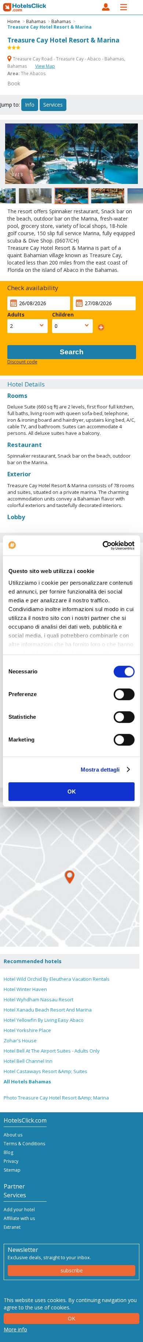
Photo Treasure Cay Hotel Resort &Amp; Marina (56, 1097)
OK (71, 791)
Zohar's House (20, 1040)
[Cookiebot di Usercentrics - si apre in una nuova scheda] (103, 545)
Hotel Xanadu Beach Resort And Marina (48, 1009)
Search (72, 352)
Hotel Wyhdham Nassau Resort (38, 999)
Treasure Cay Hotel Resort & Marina (49, 27)
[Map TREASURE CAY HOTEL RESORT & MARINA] (69, 877)
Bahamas (35, 21)
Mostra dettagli (100, 769)
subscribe (71, 1270)
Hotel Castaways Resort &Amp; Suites (45, 1071)
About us (13, 1135)
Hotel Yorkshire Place (27, 1030)
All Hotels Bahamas (27, 1081)
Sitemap (12, 1170)
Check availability (32, 288)
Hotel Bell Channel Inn (28, 1061)
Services (53, 104)
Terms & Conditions (24, 1143)
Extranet (12, 1227)
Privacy (11, 1161)
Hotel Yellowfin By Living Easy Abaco (44, 1020)
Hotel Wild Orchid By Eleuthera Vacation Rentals (57, 979)
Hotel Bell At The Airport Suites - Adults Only (52, 1050)
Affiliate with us (19, 1218)
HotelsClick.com (25, 7)
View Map (45, 66)
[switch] (124, 694)
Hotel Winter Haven (25, 989)
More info (15, 1329)
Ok (71, 1318)
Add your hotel (19, 1209)
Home (13, 21)
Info (29, 104)
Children (63, 314)
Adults (16, 314)
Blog (8, 1152)
